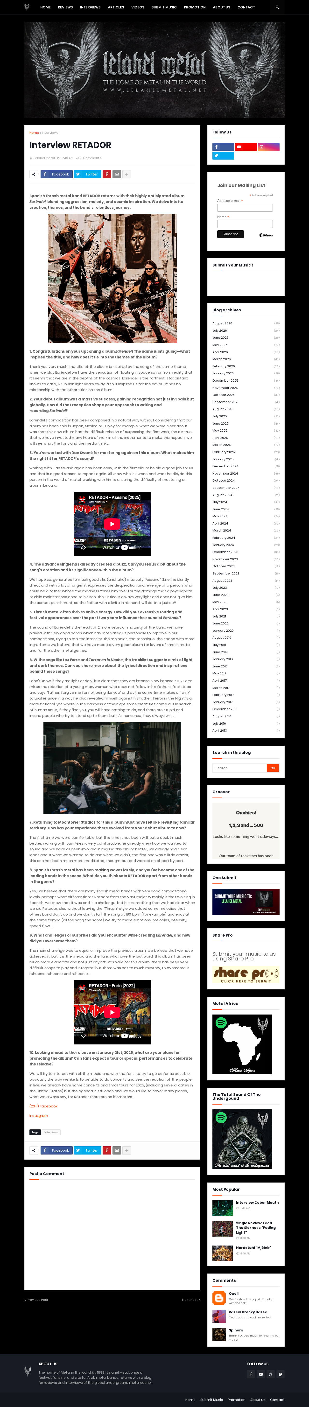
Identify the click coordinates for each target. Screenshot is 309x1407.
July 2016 (246, 723)
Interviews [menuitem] (90, 7)
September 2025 (246, 402)
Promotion (237, 1399)
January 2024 (246, 545)
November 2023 (246, 559)
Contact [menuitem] (246, 7)
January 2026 (246, 373)
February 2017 (246, 695)
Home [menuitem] (45, 7)
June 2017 (246, 666)
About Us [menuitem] (221, 7)
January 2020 (246, 630)
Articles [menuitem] (116, 7)
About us (257, 1399)
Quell (234, 1293)
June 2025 (246, 423)
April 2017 (246, 680)
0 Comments (90, 158)
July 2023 (246, 587)
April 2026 (246, 352)
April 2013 (246, 730)
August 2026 (246, 323)
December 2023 (246, 552)
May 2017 (246, 673)
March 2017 (246, 688)
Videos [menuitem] (137, 7)
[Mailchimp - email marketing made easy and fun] (266, 239)
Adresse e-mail (230, 200)
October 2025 (246, 394)
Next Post (190, 1299)
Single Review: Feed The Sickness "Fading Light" (256, 1228)
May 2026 (246, 345)
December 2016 (246, 709)
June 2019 (246, 652)
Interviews (50, 132)
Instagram (38, 1115)
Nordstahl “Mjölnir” (254, 1248)
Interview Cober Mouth (257, 1202)
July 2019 (246, 645)
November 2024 (246, 473)
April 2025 (246, 437)
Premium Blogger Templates (48, 1399)
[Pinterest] (107, 174)
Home (34, 132)
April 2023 (246, 609)
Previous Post (37, 1299)
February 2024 (246, 537)
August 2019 (246, 637)
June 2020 (246, 623)
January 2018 (246, 659)
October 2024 (246, 480)
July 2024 (246, 502)
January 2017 (246, 702)
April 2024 (246, 523)
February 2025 (246, 452)
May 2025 (246, 430)
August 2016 (246, 716)
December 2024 (246, 466)
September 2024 (246, 487)
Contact (277, 1399)
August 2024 (246, 495)
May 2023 (246, 602)
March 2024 (246, 530)
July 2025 (246, 416)
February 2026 (246, 366)
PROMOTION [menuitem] (195, 7)
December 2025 (246, 380)
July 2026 (246, 330)
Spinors (236, 1330)
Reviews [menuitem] (65, 7)
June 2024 (246, 509)
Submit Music (211, 1399)
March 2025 (246, 444)
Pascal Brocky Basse (248, 1312)
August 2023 (246, 580)
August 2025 (246, 409)
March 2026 (246, 359)
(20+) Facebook (43, 1106)
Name (223, 217)
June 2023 (246, 595)
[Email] (116, 174)
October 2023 (246, 566)
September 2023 (246, 573)
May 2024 (246, 516)
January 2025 (246, 459)
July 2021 (246, 616)
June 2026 (246, 337)
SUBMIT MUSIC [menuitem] (164, 7)
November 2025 (246, 387)
